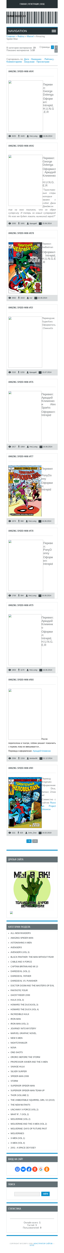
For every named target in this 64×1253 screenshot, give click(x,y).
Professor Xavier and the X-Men (29, 1062)
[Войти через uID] (17, 1169)
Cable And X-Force (21, 962)
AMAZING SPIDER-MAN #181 (20, 768)
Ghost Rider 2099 (20, 995)
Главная (23, 4)
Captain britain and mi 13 (24, 966)
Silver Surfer (19, 1071)
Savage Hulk (18, 1067)
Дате (26, 59)
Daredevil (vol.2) (20, 971)
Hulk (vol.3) (17, 1000)
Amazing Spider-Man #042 (21, 146)
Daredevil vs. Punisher (24, 981)
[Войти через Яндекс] (34, 1169)
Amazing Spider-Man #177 (20, 456)
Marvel (30, 36)
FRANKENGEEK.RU (16, 16)
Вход (42, 4)
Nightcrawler (19, 1043)
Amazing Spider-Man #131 (20, 307)
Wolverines (17, 1133)
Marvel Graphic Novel (24, 1033)
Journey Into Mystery (23, 1028)
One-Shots (17, 1052)
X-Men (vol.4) (18, 1143)
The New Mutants (20, 1105)
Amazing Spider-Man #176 (20, 382)
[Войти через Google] (41, 1169)
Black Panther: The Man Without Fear (32, 957)
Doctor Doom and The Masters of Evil (32, 985)
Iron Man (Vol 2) (20, 1024)
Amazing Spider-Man (22, 938)
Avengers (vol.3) (20, 952)
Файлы (20, 36)
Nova (13, 1047)
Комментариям (14, 61)
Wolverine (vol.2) (20, 1119)
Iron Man (16, 1019)
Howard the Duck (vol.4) (25, 1009)
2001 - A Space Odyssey (23, 1148)
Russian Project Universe (49, 806)
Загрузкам (29, 61)
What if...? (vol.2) (20, 1114)
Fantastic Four (19, 990)
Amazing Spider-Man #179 (20, 605)
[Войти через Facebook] (29, 1169)
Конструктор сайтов (43, 1243)
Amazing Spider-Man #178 (20, 531)
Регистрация (33, 4)
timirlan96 (33, 758)
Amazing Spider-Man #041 (21, 71)
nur (31, 298)
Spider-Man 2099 (20, 1076)
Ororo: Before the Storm (25, 1057)
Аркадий (33, 223)
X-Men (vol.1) (18, 1138)
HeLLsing (33, 136)
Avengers (16, 947)
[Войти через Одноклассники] (46, 1169)
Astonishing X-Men (21, 943)
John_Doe (32, 833)
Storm (14, 1081)
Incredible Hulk (20, 1014)
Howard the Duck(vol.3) (24, 1005)
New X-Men (17, 1038)
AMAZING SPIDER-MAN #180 (21, 679)
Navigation (17, 31)
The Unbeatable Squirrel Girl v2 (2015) (33, 1100)
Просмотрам (43, 61)
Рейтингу (49, 59)
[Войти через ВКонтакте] (23, 1169)
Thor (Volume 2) (20, 1095)
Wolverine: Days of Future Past (29, 1128)
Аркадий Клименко (42, 751)
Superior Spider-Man (23, 1086)
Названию (36, 59)
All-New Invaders (21, 933)
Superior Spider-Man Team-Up (28, 1090)
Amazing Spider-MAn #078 (21, 233)
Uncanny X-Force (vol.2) (24, 1109)
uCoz (32, 1245)
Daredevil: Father (21, 976)
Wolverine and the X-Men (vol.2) (29, 1124)
